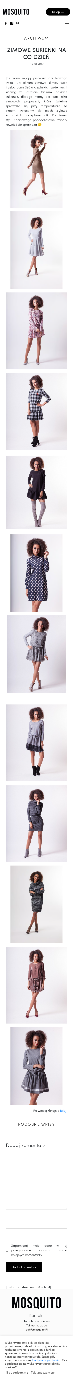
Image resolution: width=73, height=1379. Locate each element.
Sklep (56, 12)
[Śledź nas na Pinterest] (17, 24)
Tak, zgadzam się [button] (43, 1372)
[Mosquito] (36, 1302)
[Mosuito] (16, 12)
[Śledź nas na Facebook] (6, 24)
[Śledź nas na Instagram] (12, 24)
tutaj (63, 1110)
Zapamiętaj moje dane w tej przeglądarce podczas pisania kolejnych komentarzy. (39, 1250)
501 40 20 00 (39, 1325)
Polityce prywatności (46, 1360)
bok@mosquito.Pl (36, 1329)
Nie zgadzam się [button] (17, 1372)
